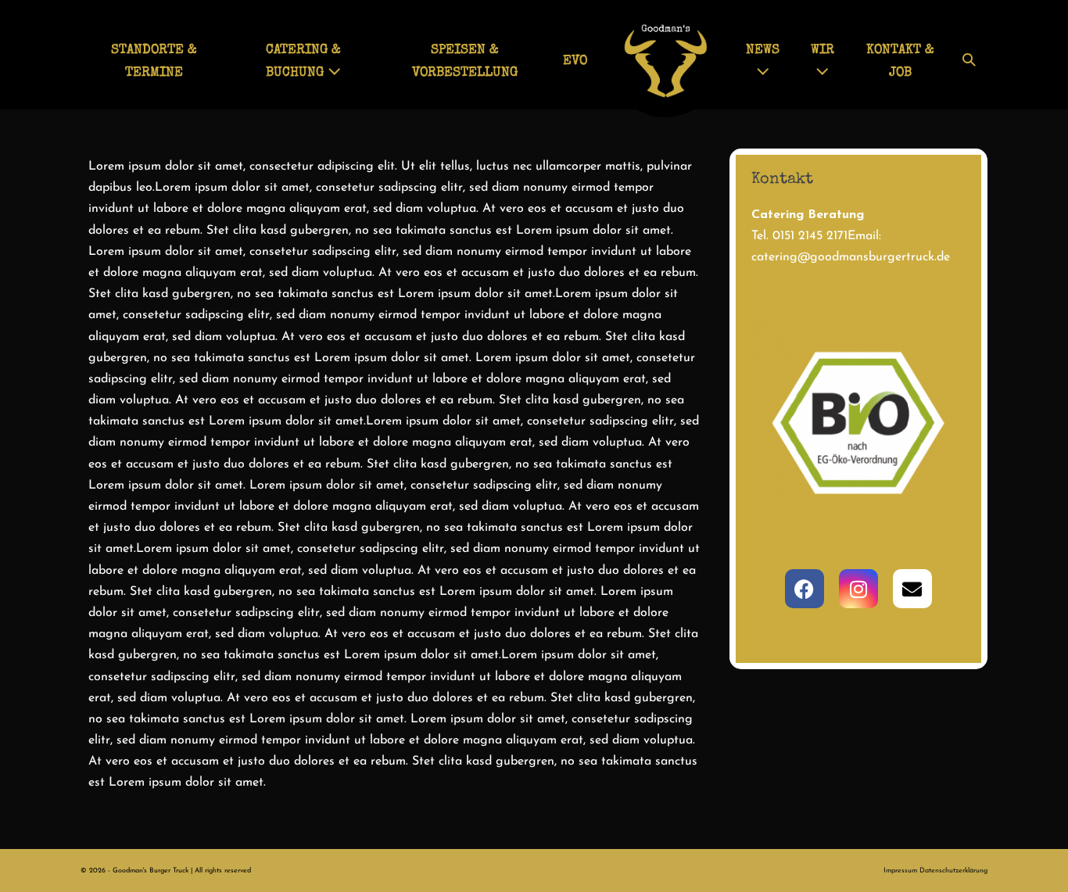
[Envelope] (912, 588)
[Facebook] (804, 588)
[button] (969, 62)
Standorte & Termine (154, 62)
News (762, 50)
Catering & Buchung (303, 62)
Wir (822, 50)
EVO (575, 61)
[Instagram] (858, 588)
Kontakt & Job (900, 62)
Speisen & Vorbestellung (465, 62)
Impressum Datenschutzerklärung (935, 870)
